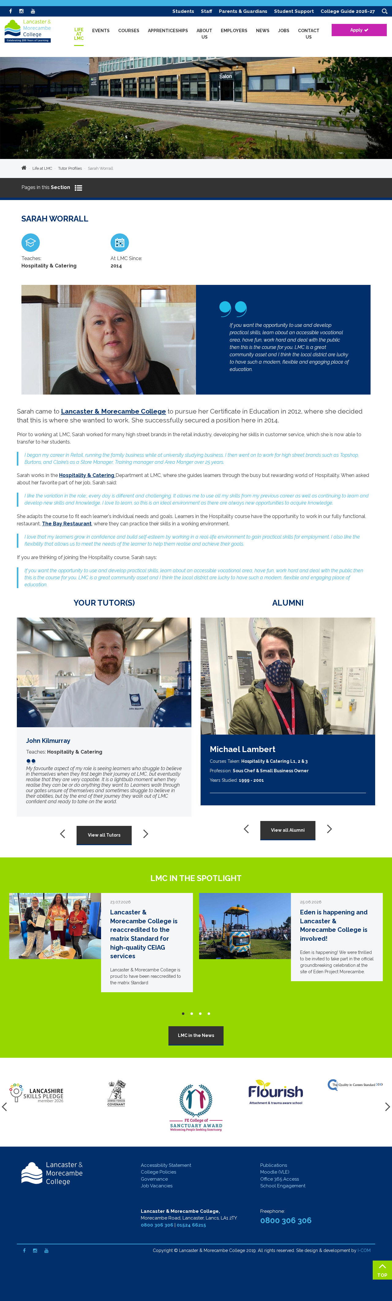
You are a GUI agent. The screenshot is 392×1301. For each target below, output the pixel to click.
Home (23, 168)
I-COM (364, 1250)
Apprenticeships (168, 30)
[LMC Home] (32, 32)
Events (101, 30)
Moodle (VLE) (274, 1172)
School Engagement (282, 1186)
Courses (128, 30)
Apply (356, 30)
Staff (206, 11)
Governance (154, 1179)
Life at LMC (42, 168)
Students (183, 11)
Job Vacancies (156, 1186)
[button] (183, 1013)
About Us (204, 34)
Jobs (283, 30)
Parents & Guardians (243, 11)
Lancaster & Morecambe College (113, 411)
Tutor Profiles (70, 168)
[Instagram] (21, 11)
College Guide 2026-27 (348, 11)
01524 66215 (191, 1225)
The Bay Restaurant (67, 524)
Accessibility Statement (166, 1165)
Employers (234, 30)
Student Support (294, 11)
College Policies (158, 1172)
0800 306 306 (157, 1225)
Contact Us (308, 34)
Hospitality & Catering (87, 475)
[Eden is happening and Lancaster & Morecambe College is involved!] (291, 937)
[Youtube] (33, 11)
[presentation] (64, 834)
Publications (273, 1165)
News (263, 30)
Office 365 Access (279, 1179)
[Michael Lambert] (288, 676)
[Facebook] (10, 11)
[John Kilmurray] (104, 717)
